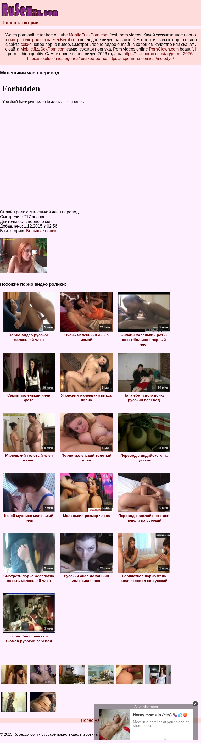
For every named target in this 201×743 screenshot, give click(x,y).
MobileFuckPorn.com (88, 35)
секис (26, 44)
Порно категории (20, 22)
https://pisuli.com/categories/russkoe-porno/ (67, 58)
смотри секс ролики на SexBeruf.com (43, 39)
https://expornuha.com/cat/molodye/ (141, 58)
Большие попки (41, 231)
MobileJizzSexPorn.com (42, 49)
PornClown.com (164, 49)
